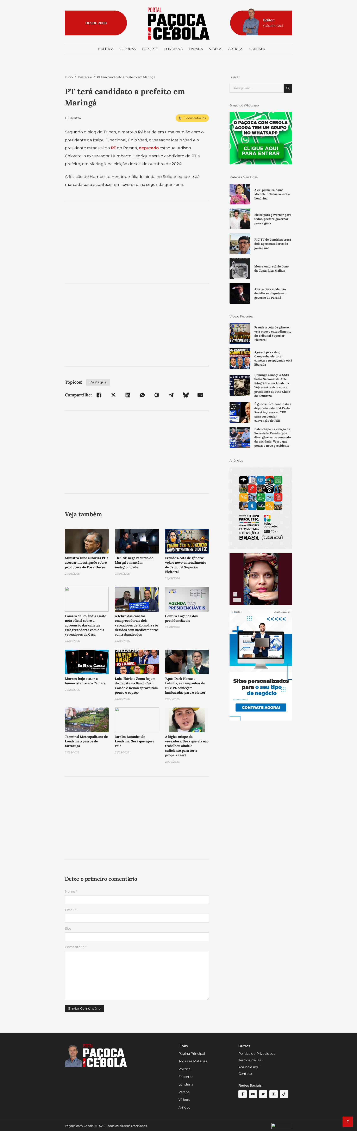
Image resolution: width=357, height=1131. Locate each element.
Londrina (173, 49)
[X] (113, 395)
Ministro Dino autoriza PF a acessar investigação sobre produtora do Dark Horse (86, 562)
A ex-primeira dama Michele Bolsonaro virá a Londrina (272, 194)
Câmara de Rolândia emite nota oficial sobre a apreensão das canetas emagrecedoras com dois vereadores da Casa (85, 625)
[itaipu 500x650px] (261, 508)
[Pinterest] (157, 395)
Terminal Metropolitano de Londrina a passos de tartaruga (86, 741)
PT (113, 147)
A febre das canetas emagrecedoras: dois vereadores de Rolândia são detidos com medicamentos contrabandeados (136, 625)
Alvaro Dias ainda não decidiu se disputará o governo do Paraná (270, 293)
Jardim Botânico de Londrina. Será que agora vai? (134, 741)
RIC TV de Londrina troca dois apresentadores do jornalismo (272, 244)
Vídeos (215, 49)
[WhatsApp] (142, 395)
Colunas (128, 49)
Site (68, 929)
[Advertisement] (137, 242)
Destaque (85, 77)
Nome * (71, 892)
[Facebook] (99, 395)
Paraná (196, 49)
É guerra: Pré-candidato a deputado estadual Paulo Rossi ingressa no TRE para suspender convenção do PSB (273, 412)
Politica (105, 49)
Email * (70, 910)
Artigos (235, 49)
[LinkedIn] (128, 395)
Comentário (76, 947)
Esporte (150, 49)
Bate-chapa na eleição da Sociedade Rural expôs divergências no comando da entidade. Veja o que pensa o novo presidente (272, 437)
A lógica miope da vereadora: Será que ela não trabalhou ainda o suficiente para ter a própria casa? (186, 746)
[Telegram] (171, 395)
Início (69, 77)
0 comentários (194, 118)
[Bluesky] (186, 395)
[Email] (200, 395)
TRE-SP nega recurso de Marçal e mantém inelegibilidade (134, 562)
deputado (149, 147)
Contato (257, 49)
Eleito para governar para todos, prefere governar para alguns (272, 219)
